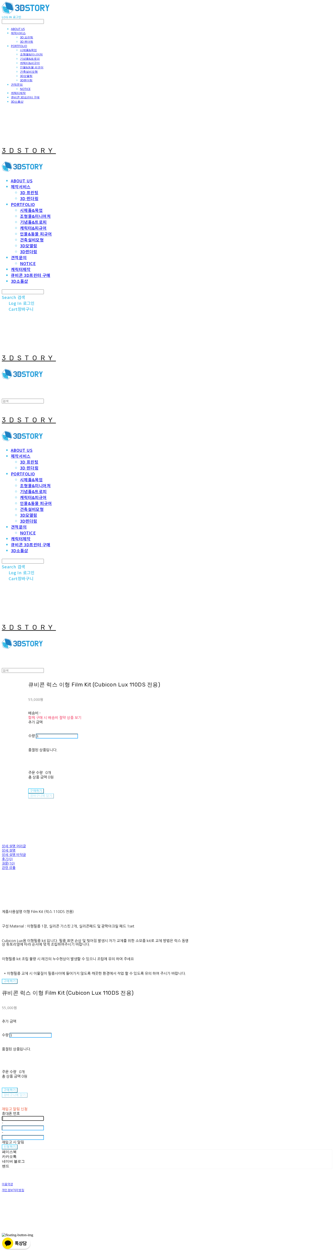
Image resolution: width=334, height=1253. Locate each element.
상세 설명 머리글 (14, 846)
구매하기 (10, 981)
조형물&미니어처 (31, 54)
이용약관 (7, 1184)
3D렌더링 (26, 80)
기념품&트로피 (30, 59)
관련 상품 (8, 867)
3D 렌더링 (26, 42)
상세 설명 (8, 850)
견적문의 (17, 84)
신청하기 (10, 1146)
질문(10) (8, 863)
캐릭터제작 (18, 93)
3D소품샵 (17, 101)
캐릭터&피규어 (30, 63)
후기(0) (7, 859)
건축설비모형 (29, 72)
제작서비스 (18, 33)
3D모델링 (26, 76)
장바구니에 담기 (15, 1095)
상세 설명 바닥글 (14, 854)
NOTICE (25, 89)
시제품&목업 (28, 50)
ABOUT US (18, 29)
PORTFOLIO (19, 46)
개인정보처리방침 (13, 1190)
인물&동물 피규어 (31, 67)
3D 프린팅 (26, 37)
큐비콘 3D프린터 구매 (25, 97)
